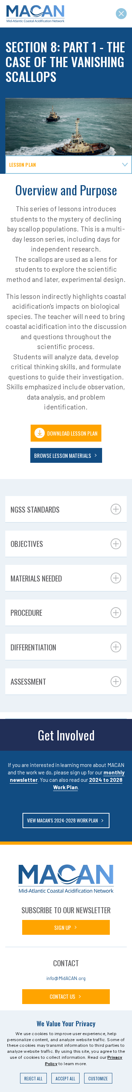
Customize (98, 1078)
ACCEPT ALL (65, 1078)
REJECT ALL (33, 1078)
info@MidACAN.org (66, 978)
